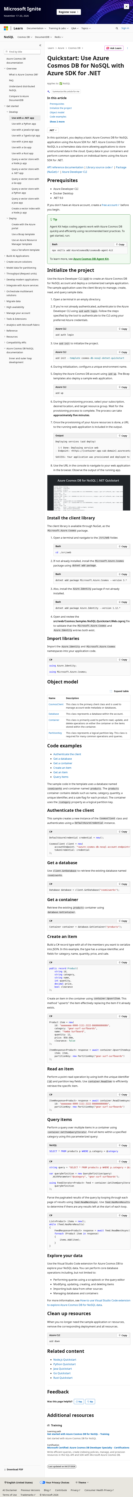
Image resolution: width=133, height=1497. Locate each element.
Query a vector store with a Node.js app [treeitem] (25, 161)
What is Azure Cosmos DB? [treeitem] (23, 74)
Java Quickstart (62, 1368)
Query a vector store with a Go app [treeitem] (25, 180)
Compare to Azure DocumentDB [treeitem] (19, 98)
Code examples (58, 116)
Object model (57, 112)
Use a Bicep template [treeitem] (23, 234)
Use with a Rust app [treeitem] (22, 153)
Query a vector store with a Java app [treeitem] (25, 200)
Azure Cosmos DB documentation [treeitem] (16, 60)
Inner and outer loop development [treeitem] (20, 360)
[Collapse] (40, 45)
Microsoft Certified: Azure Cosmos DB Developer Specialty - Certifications (88, 1447)
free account (109, 205)
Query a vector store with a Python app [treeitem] (25, 190)
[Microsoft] (6, 28)
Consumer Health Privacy (98, 1490)
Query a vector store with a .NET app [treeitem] (25, 171)
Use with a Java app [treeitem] (22, 141)
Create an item (62, 768)
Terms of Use (10, 1494)
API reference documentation (65, 167)
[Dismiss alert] (126, 6)
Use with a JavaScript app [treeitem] (25, 129)
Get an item (60, 772)
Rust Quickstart (63, 1378)
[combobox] (22, 51)
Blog (46, 1490)
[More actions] (127, 48)
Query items (60, 777)
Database (54, 713)
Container (54, 719)
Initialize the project (61, 108)
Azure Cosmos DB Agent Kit (91, 259)
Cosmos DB (74, 48)
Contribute (61, 1490)
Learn (51, 48)
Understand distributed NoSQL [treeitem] (22, 88)
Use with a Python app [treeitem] (24, 123)
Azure (61, 48)
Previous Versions (30, 1490)
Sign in (125, 28)
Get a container (62, 763)
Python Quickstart (64, 1364)
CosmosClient (56, 704)
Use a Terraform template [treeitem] (26, 249)
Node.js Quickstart (64, 1359)
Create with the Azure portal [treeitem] (23, 226)
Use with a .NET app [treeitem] (23, 117)
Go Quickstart (62, 1373)
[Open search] (117, 28)
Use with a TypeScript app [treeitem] (26, 135)
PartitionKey (55, 732)
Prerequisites (57, 103)
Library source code (98, 167)
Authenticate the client (67, 754)
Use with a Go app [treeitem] (21, 147)
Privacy (74, 1490)
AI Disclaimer (10, 1490)
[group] (91, 449)
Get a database (62, 758)
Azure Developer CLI (74, 172)
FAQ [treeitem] (11, 80)
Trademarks (27, 1494)
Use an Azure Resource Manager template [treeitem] (24, 242)
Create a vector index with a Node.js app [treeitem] (26, 210)
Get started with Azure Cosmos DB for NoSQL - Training (78, 1434)
